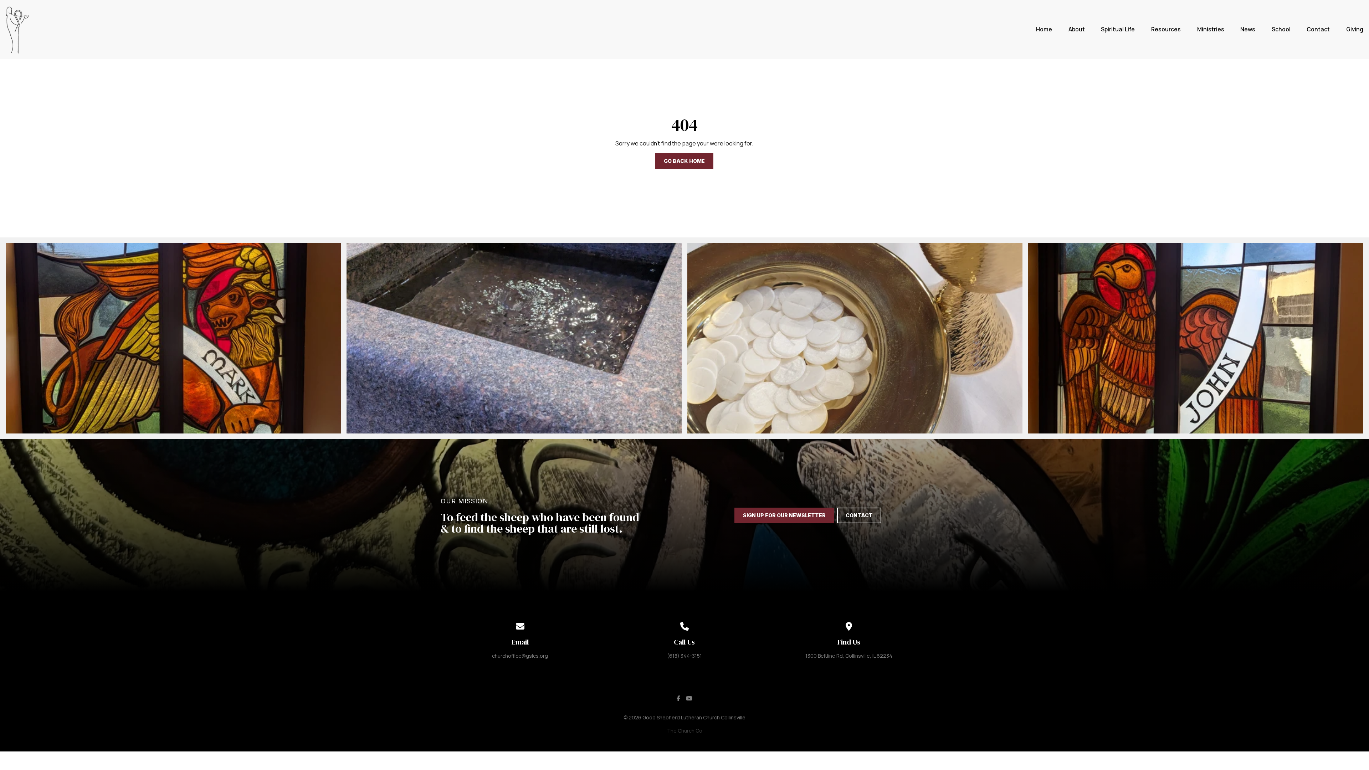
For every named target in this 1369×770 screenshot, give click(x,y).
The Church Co (684, 730)
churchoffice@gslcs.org (520, 655)
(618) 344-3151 (684, 655)
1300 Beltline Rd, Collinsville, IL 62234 (848, 655)
